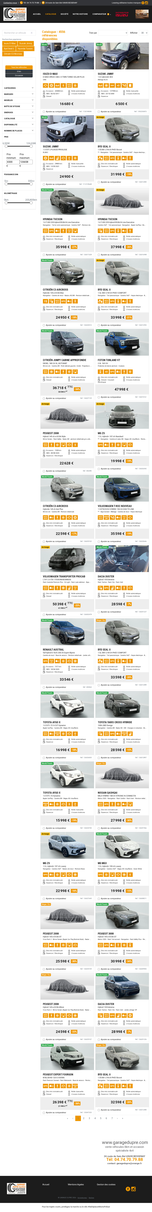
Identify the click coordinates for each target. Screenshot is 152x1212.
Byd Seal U (9, 48)
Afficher (134, 33)
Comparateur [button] (100, 14)
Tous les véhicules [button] (19, 67)
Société (64, 14)
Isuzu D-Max (10, 43)
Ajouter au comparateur (56, 111)
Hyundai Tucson (25, 48)
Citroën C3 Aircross (13, 54)
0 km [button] (19, 71)
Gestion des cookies (106, 1184)
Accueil (37, 14)
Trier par (93, 33)
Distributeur (122, 13)
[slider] (6, 146)
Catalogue (50, 14)
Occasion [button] (19, 75)
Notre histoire (80, 14)
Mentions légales (76, 1184)
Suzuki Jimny (25, 43)
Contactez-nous (10, 3)
